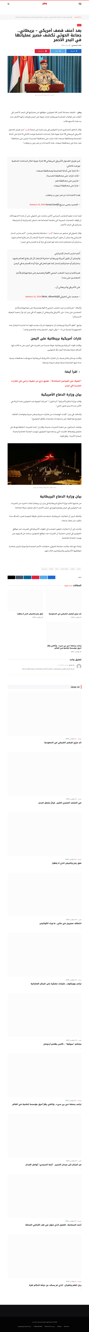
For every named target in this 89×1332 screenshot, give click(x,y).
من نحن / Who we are (50, 1326)
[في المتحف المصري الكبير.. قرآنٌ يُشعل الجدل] (44, 774)
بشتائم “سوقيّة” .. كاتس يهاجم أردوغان (62, 1044)
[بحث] (9, 3)
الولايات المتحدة (64, 569)
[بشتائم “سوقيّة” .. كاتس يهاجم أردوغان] (44, 1015)
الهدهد (64, 17)
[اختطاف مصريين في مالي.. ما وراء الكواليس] (44, 895)
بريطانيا (51, 569)
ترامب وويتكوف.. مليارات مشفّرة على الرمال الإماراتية (56, 983)
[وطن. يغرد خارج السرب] (44, 3)
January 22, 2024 (33, 296)
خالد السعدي (76, 45)
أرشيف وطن (69, 17)
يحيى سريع (44, 569)
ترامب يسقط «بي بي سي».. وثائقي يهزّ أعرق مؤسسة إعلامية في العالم (64, 647)
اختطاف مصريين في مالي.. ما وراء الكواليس (60, 923)
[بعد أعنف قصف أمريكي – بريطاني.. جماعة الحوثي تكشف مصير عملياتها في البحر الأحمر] (44, 74)
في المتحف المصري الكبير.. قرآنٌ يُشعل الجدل (59, 803)
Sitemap (59, 1326)
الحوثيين (72, 569)
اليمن (56, 569)
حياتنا (79, 799)
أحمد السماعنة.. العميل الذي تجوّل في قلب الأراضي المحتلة (53, 1225)
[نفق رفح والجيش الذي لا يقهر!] (25, 600)
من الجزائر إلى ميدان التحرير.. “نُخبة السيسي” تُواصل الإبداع (53, 1164)
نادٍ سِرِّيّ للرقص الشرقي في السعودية (65, 614)
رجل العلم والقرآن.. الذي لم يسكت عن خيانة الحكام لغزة (55, 1285)
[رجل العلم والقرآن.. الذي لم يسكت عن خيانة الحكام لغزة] (44, 1256)
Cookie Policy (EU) (38, 1326)
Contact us (66, 1326)
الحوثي (78, 569)
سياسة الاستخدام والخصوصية (24, 1326)
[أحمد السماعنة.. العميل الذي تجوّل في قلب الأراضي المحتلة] (44, 1196)
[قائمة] (80, 3)
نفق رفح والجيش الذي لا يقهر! (30, 614)
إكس (27, 129)
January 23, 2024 (37, 204)
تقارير (79, 919)
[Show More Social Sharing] (32, 51)
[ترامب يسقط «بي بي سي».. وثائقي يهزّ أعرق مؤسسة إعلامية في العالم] (63, 632)
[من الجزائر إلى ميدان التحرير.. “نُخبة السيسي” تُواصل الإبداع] (44, 1136)
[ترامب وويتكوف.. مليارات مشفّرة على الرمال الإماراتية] (44, 955)
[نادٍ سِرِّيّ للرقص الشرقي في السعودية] (63, 600)
